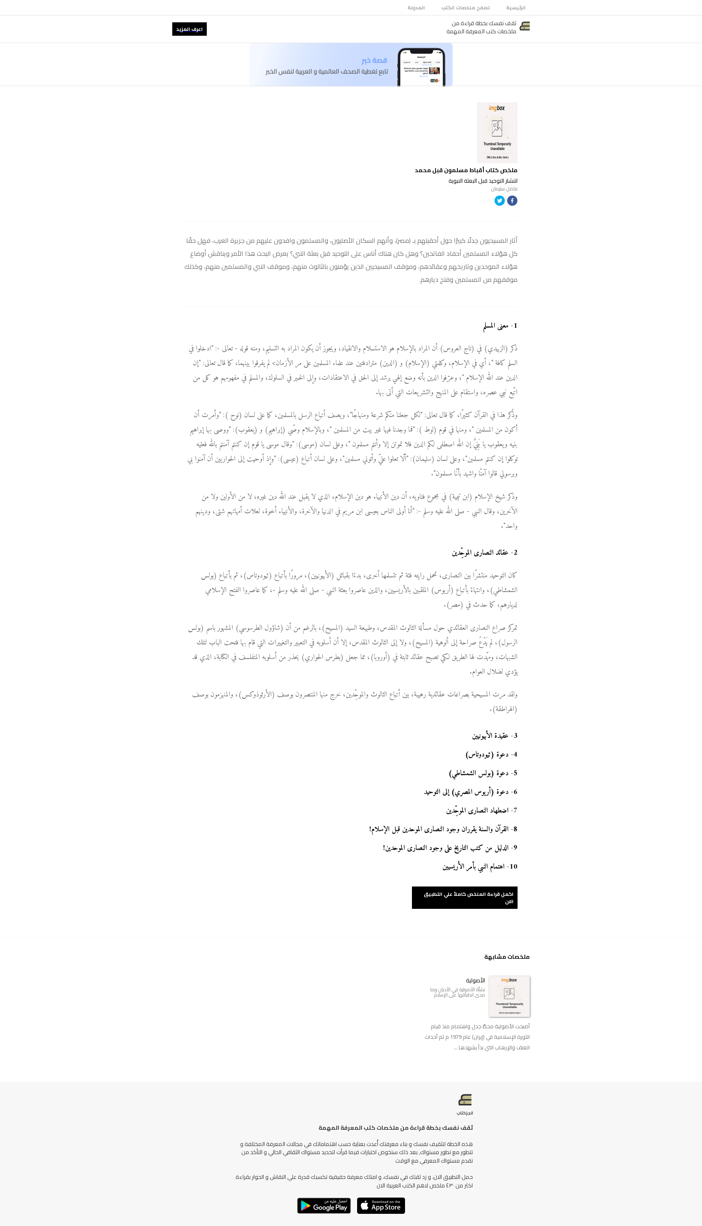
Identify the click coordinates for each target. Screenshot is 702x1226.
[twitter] (499, 202)
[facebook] (512, 202)
